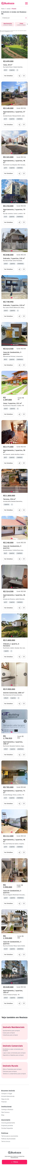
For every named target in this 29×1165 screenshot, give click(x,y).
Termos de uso (5, 1141)
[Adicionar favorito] (24, 76)
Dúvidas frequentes (7, 1128)
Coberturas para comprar (10, 1035)
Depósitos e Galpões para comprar (13, 1055)
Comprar (4, 1093)
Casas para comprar (9, 1033)
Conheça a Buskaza (7, 1109)
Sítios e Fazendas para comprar (12, 1069)
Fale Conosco (5, 1112)
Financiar (4, 1102)
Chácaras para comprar (10, 1071)
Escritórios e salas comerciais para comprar (13, 1049)
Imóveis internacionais (7, 1096)
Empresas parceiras (7, 1125)
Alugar (10, 1093)
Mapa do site (5, 1099)
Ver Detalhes (8, 75)
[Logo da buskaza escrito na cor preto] (14, 1153)
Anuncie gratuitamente (8, 1123)
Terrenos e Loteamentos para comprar (14, 1073)
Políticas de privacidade (8, 1139)
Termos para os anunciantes (9, 1136)
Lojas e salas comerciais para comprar (14, 1053)
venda (8, 8)
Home (3, 8)
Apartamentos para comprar (11, 1030)
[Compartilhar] (19, 76)
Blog (2, 1115)
